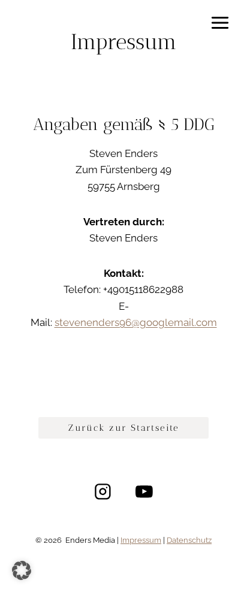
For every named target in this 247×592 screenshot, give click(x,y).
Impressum (141, 540)
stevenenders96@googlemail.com (136, 322)
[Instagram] (103, 492)
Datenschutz (189, 540)
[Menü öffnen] (219, 22)
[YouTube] (144, 492)
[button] (21, 570)
